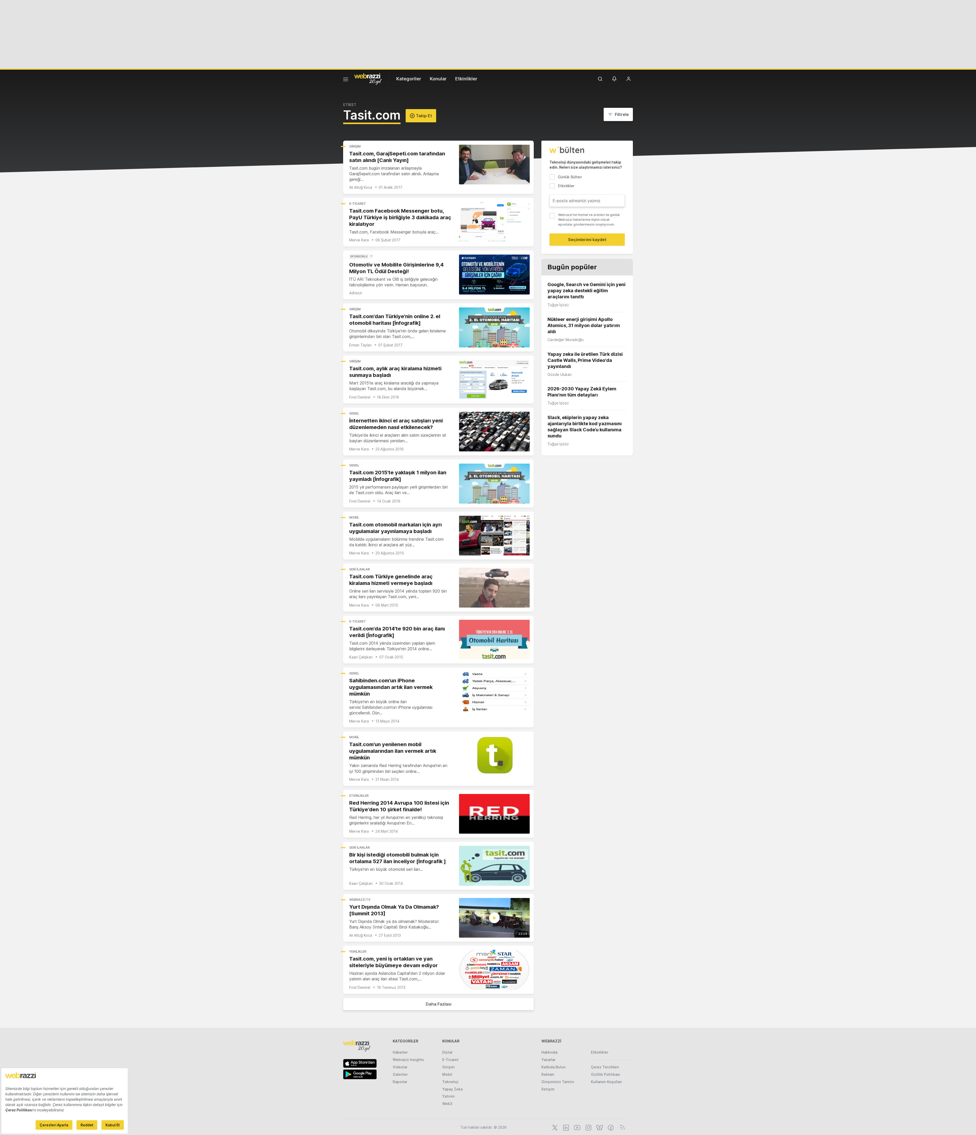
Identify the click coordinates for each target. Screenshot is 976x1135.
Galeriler (400, 1074)
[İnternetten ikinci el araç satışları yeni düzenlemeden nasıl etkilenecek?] (494, 432)
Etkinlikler (466, 78)
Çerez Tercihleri (605, 1067)
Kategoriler (408, 78)
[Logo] (368, 78)
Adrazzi (355, 293)
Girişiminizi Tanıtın (557, 1082)
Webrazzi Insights (408, 1059)
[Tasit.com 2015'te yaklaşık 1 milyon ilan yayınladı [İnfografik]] (494, 484)
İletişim (548, 1089)
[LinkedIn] (565, 1127)
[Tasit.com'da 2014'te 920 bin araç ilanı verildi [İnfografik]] (494, 640)
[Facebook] (610, 1127)
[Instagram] (588, 1127)
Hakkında (549, 1052)
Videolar (400, 1067)
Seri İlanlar (359, 569)
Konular (438, 78)
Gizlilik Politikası (605, 1074)
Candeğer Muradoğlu (565, 339)
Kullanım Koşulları (606, 1082)
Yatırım (448, 1096)
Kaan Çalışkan (361, 657)
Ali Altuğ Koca (360, 187)
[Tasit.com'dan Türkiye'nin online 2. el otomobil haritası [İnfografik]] (494, 327)
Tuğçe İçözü (558, 305)
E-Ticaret (357, 203)
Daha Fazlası (438, 1004)
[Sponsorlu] (494, 274)
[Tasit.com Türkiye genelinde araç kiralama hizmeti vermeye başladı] (494, 588)
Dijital (447, 1052)
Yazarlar (548, 1059)
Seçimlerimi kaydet (587, 239)
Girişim (355, 146)
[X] (554, 1127)
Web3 (447, 1103)
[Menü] (345, 80)
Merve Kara (359, 240)
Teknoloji (450, 1082)
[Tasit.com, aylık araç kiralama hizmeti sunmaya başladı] (494, 380)
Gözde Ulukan (559, 374)
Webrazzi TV (360, 900)
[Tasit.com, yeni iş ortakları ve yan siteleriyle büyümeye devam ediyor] (494, 970)
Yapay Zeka (452, 1089)
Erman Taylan (360, 345)
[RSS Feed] (621, 1127)
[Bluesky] (599, 1127)
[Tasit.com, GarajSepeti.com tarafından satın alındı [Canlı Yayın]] (494, 165)
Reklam (547, 1074)
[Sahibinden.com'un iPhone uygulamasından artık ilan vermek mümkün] (494, 692)
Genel (354, 413)
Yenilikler (357, 951)
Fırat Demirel (359, 397)
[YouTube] (577, 1127)
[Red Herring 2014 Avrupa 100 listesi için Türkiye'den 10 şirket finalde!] (494, 814)
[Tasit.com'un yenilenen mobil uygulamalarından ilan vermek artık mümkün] (494, 755)
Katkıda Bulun (553, 1067)
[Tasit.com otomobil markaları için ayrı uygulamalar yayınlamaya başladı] (494, 536)
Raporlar (400, 1082)
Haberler (400, 1052)
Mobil (354, 517)
